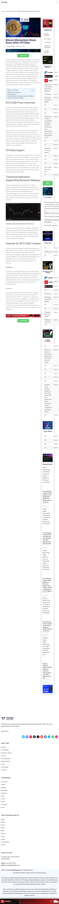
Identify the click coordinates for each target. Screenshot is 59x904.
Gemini (3, 825)
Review (55, 72)
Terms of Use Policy (40, 872)
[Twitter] (23, 736)
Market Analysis (5, 761)
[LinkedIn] (45, 736)
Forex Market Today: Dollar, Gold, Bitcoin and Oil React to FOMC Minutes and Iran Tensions (47, 538)
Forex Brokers (5, 750)
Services (3, 755)
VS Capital (4, 804)
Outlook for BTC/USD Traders (16, 98)
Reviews (3, 747)
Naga (2, 796)
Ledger (3, 839)
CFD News (48, 42)
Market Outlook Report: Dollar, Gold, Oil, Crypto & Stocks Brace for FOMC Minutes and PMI (47, 671)
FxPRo (3, 801)
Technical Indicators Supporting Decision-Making (21, 96)
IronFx (3, 807)
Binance (3, 833)
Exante (3, 799)
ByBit (2, 830)
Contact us (4, 770)
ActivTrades (4, 781)
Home (3, 11)
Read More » (45, 506)
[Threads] (38, 736)
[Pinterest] (30, 736)
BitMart (3, 822)
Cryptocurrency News (11, 11)
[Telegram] (49, 736)
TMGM (3, 784)
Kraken (3, 827)
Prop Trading (4, 767)
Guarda (3, 844)
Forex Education (5, 758)
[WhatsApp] (52, 736)
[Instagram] (56, 736)
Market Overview (47, 34)
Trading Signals (46, 51)
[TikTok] (34, 736)
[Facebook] (27, 736)
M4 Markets (4, 790)
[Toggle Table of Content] (32, 90)
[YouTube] (41, 736)
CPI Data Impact (12, 94)
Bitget (2, 819)
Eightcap (3, 787)
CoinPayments (5, 842)
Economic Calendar (6, 753)
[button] (57, 2)
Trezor (3, 836)
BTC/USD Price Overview (14, 92)
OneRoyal (4, 793)
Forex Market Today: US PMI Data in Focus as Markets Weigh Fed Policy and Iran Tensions (47, 497)
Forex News (47, 39)
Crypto (3, 764)
